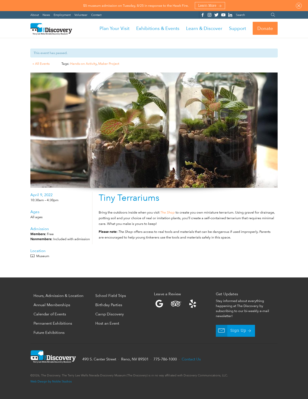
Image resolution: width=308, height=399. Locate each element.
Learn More (207, 6)
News (47, 15)
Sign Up (238, 331)
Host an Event (107, 323)
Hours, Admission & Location (58, 295)
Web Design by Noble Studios (51, 381)
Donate (265, 28)
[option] (154, 130)
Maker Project (108, 64)
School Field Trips (110, 295)
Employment (62, 15)
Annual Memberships (52, 305)
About (35, 15)
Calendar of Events (50, 314)
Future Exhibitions (49, 332)
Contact (96, 15)
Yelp (184, 303)
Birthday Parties (108, 305)
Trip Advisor (176, 303)
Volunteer (81, 15)
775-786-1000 (165, 359)
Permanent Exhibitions (53, 323)
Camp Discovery (109, 314)
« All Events (41, 64)
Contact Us (191, 359)
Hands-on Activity (83, 64)
